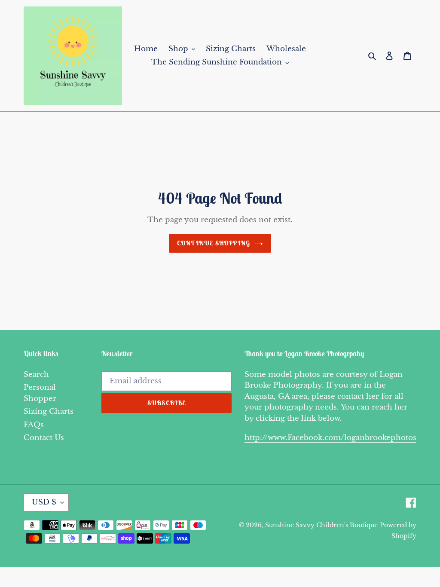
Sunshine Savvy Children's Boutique (321, 525)
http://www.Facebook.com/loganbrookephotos (330, 437)
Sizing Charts (48, 411)
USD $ (44, 502)
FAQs (34, 424)
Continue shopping (213, 243)
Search (36, 374)
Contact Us (44, 437)
